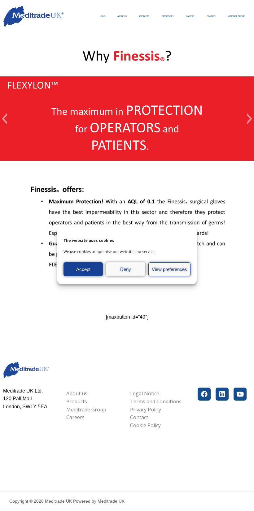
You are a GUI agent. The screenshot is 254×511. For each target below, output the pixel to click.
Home (102, 16)
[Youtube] (240, 394)
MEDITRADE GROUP (236, 16)
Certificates (168, 16)
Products (144, 16)
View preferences (169, 269)
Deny (125, 269)
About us (122, 16)
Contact (211, 16)
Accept (83, 269)
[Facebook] (204, 394)
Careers (190, 16)
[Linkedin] (222, 394)
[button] (4, 119)
